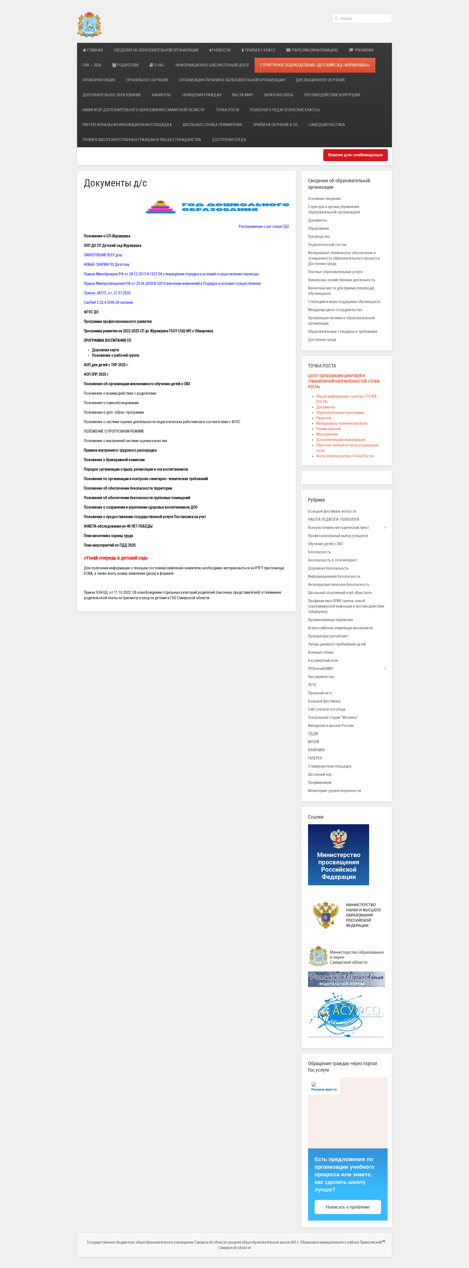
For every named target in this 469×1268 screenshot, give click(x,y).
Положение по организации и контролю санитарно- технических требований (146, 479)
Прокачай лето (320, 693)
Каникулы (161, 94)
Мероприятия (327, 434)
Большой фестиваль (324, 701)
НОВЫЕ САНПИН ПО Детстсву (106, 264)
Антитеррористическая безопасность (338, 584)
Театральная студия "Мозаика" (333, 717)
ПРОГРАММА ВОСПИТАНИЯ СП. (108, 340)
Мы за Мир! (242, 94)
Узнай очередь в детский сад (116, 558)
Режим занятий (328, 429)
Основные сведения (324, 198)
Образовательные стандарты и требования (342, 331)
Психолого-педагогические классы (285, 109)
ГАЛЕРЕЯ (315, 758)
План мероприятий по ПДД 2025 (110, 545)
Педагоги (323, 418)
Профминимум (319, 782)
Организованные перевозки (330, 620)
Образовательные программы (340, 412)
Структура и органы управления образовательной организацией (334, 209)
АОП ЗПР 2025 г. (96, 374)
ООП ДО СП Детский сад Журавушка (112, 245)
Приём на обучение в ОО (275, 124)
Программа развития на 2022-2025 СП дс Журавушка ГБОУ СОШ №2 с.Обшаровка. (149, 331)
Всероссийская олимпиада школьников (340, 628)
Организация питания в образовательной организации (232, 80)
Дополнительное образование (112, 94)
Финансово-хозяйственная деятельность (341, 280)
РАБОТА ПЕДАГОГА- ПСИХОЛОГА (333, 519)
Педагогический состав (327, 244)
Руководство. (319, 236)
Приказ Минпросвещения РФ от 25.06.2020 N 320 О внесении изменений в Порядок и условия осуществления (172, 283)
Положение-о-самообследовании (111, 403)
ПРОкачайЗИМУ (320, 668)
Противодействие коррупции (332, 94)
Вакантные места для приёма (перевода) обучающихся (341, 291)
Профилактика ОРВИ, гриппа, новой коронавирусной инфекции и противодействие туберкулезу (346, 606)
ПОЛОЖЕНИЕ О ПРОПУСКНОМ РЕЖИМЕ (114, 431)
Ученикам (363, 50)
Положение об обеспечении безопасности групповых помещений (137, 498)
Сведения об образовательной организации (156, 50)
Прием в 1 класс (259, 50)
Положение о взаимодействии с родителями (120, 393)
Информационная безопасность (334, 576)
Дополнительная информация (340, 439)
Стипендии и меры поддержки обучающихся (344, 301)
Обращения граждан (201, 94)
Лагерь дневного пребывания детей (337, 644)
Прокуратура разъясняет (328, 636)
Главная (94, 50)
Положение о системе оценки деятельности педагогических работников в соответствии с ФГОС (162, 422)
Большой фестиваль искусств (332, 511)
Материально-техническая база (341, 423)
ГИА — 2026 (92, 65)
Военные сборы (320, 652)
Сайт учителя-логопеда (327, 709)
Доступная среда (229, 139)
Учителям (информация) (314, 50)
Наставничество (321, 677)
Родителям (127, 65)
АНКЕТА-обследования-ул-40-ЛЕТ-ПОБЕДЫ (118, 526)
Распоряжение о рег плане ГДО (264, 226)
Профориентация (99, 80)
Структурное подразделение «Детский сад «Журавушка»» (315, 65)
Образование (318, 228)
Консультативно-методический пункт (338, 527)
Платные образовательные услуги (335, 272)
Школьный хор (320, 774)
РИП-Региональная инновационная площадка (127, 124)
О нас (159, 65)
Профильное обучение (147, 80)
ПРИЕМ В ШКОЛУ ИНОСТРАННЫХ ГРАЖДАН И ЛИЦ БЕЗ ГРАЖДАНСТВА (142, 139)
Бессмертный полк (323, 660)
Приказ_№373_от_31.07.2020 (107, 293)
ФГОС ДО (91, 312)
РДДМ (313, 734)
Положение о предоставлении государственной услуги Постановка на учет (145, 517)
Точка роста (227, 109)
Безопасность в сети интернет (332, 560)
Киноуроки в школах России (331, 725)
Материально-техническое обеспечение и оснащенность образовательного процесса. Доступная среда (344, 258)
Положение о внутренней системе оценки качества (125, 441)
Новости (221, 50)
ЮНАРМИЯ (316, 750)
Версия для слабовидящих (355, 154)
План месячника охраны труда (108, 536)
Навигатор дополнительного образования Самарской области (144, 109)
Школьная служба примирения (212, 124)
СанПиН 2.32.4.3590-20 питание (108, 302)
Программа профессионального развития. (118, 321)
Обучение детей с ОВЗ (325, 544)
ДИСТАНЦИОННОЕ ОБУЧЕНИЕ (320, 80)
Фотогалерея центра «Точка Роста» (345, 456)
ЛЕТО (312, 685)
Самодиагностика (327, 124)
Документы (317, 220)
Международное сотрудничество (335, 310)
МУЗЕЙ (313, 742)
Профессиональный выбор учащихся (338, 536)
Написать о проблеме (348, 1207)
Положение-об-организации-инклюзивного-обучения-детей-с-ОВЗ (137, 384)
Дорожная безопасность (328, 568)
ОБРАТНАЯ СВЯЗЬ (278, 94)
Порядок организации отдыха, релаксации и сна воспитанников (136, 469)
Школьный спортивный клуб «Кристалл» (340, 592)
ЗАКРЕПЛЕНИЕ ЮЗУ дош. (103, 255)
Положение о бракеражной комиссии (114, 460)
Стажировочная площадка (329, 766)
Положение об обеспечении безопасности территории (128, 488)
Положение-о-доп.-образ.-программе (114, 412)
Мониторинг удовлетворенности (334, 790)
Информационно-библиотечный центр (212, 65)
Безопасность (319, 552)
